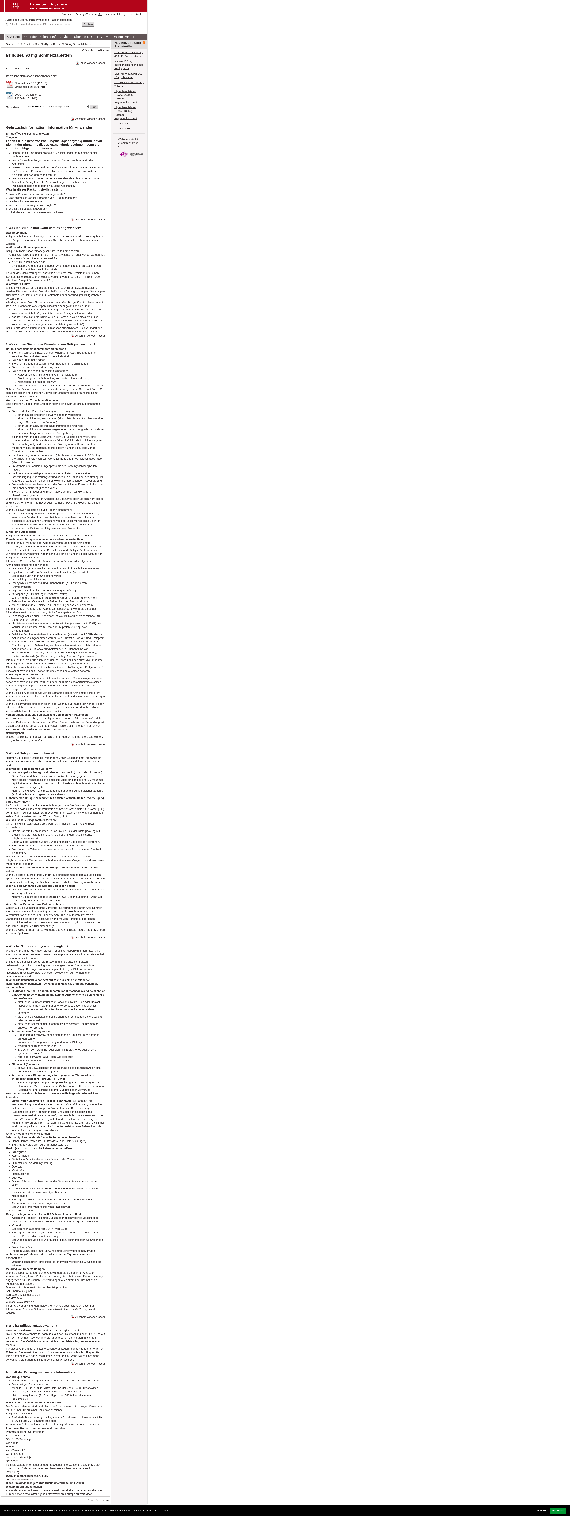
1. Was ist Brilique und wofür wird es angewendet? (36, 194)
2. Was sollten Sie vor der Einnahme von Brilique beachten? (41, 197)
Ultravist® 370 (122, 123)
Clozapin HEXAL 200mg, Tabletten (129, 84)
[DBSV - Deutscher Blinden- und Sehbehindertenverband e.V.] (131, 157)
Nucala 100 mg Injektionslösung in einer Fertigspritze (128, 65)
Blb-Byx (45, 44)
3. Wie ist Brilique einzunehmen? (25, 201)
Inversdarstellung (115, 14)
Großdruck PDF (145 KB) (30, 86)
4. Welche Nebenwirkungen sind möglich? (31, 205)
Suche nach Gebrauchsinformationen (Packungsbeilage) (38, 19)
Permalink (90, 50)
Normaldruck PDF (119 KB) (31, 83)
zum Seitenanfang (100, 1500)
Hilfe (130, 14)
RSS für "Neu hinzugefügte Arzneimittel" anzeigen (144, 42)
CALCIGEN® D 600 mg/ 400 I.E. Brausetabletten (128, 54)
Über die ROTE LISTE (91, 36)
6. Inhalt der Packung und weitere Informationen (34, 212)
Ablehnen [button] (542, 1510)
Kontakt (139, 14)
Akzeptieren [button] (558, 1510)
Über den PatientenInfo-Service (46, 37)
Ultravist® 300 (122, 128)
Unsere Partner (123, 37)
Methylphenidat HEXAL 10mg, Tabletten (128, 75)
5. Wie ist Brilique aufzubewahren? (26, 208)
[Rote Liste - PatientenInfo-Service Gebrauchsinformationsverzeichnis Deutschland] (36, 10)
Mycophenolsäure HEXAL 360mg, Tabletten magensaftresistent (125, 97)
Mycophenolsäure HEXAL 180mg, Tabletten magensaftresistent (125, 113)
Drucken (104, 50)
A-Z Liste (13, 37)
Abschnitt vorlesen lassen (90, 118)
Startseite (67, 14)
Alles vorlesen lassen (93, 62)
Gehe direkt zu (14, 107)
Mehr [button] (166, 1510)
